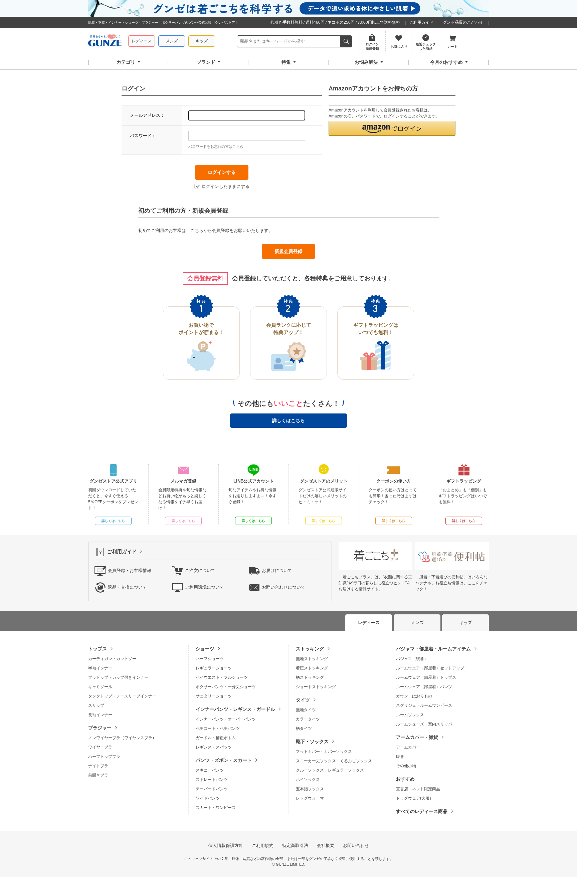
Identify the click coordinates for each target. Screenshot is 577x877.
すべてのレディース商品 (421, 811)
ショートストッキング (316, 686)
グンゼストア (105, 41)
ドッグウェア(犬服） (414, 798)
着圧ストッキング (312, 668)
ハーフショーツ (210, 658)
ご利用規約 (262, 845)
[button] (392, 128)
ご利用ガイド (421, 22)
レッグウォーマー (312, 798)
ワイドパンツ (208, 798)
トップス (97, 648)
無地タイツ (306, 709)
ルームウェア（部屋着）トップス (426, 677)
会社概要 (325, 845)
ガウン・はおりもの (414, 696)
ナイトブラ (98, 766)
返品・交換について (127, 587)
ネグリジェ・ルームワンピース (424, 705)
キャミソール (100, 686)
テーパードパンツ (212, 789)
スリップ (96, 705)
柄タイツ (304, 728)
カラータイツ (308, 719)
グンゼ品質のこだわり (463, 22)
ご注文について (200, 570)
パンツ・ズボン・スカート (224, 760)
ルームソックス (410, 714)
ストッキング (310, 648)
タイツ (303, 699)
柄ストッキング (310, 677)
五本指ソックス (310, 789)
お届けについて (277, 570)
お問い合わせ (356, 845)
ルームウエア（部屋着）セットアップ (430, 668)
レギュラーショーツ (214, 668)
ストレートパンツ (212, 779)
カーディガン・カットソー (112, 658)
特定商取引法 (295, 845)
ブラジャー (100, 727)
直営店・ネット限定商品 (418, 789)
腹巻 (400, 756)
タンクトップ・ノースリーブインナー (122, 696)
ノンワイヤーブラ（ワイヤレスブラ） (122, 738)
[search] (346, 41)
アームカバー (408, 747)
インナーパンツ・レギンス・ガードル (235, 709)
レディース (142, 41)
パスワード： (143, 135)
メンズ (172, 41)
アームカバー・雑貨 (417, 737)
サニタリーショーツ (214, 696)
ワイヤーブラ (100, 747)
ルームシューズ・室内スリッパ (424, 724)
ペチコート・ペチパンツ (218, 728)
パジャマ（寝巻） (412, 658)
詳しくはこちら (288, 420)
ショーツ (205, 648)
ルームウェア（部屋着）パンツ (424, 686)
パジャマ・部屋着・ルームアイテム (433, 648)
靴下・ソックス (312, 741)
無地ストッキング (312, 658)
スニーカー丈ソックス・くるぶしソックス (334, 761)
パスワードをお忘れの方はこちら (215, 146)
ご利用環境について (204, 587)
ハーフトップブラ (104, 756)
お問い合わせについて (283, 587)
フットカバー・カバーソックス (324, 751)
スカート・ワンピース (216, 807)
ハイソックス (308, 779)
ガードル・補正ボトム (216, 738)
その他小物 (406, 766)
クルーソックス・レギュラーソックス (330, 770)
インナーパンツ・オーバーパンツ (226, 719)
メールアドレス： (147, 115)
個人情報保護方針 (225, 845)
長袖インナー (100, 714)
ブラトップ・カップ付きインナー (118, 677)
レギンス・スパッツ (214, 747)
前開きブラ (98, 775)
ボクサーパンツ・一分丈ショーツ (226, 686)
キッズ (202, 41)
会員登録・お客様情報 (129, 570)
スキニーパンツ (210, 770)
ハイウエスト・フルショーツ (222, 677)
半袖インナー (100, 668)
